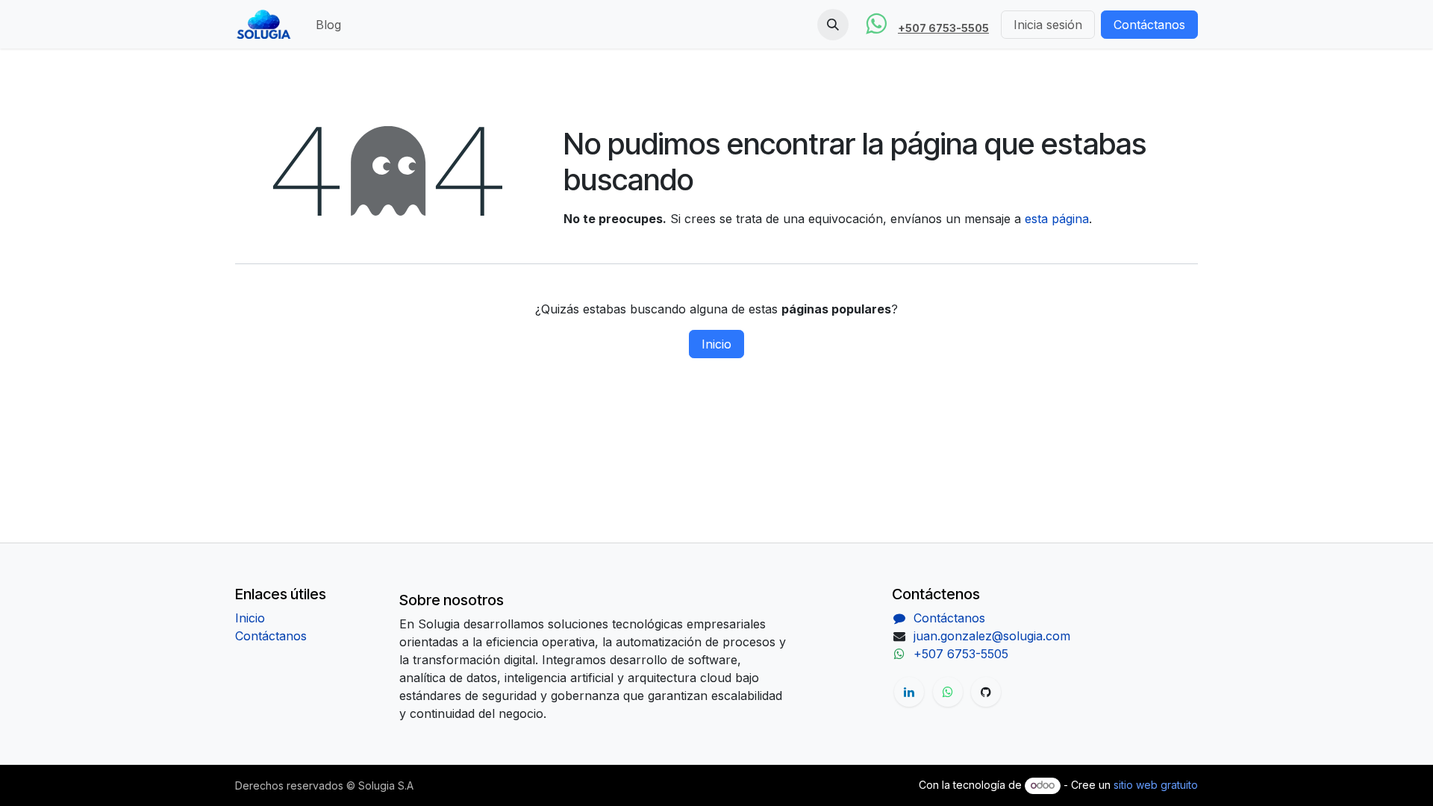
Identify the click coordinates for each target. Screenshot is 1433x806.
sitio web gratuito (1156, 784)
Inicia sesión (1048, 24)
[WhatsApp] (948, 692)
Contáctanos (1149, 24)
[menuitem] (328, 25)
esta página (1057, 218)
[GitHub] (986, 692)
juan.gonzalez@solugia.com (992, 635)
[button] (833, 24)
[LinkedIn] (909, 692)
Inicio (716, 344)
